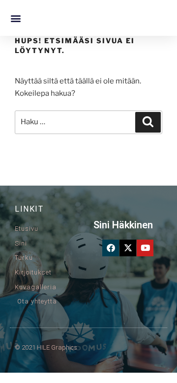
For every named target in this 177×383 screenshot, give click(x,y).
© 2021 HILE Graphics (46, 347)
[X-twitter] (127, 248)
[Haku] (148, 122)
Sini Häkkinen (123, 225)
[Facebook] (110, 248)
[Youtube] (145, 248)
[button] (15, 18)
